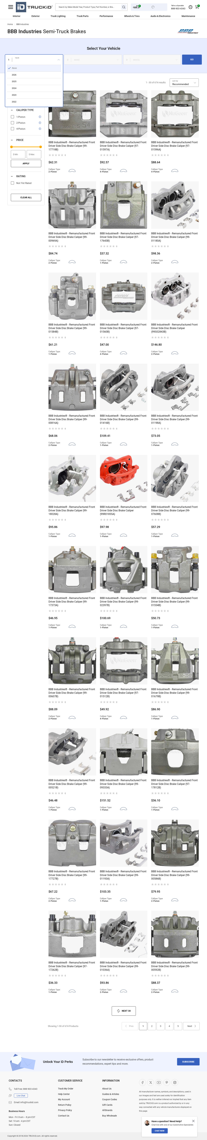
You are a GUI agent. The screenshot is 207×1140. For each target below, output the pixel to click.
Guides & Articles (110, 1094)
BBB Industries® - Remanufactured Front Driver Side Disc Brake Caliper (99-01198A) (174, 419)
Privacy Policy (65, 1110)
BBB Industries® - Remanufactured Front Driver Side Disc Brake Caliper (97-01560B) (123, 328)
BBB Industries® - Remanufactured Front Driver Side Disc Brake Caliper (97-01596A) (174, 146)
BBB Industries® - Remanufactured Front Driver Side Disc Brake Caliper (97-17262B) (72, 966)
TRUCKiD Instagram (174, 1082)
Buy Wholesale (109, 1115)
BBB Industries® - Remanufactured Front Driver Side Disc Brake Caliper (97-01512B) (123, 693)
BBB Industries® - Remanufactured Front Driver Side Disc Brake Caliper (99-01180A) (174, 237)
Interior (16, 16)
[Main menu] (11, 7)
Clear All (26, 197)
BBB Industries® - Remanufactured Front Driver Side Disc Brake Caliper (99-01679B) (174, 693)
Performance (106, 16)
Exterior (36, 16)
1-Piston (20, 116)
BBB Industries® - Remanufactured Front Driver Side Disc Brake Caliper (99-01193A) (123, 875)
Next (189, 1026)
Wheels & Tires (132, 16)
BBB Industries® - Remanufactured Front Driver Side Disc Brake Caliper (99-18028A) (72, 510)
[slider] (11, 147)
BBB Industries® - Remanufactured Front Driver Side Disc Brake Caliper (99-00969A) (72, 237)
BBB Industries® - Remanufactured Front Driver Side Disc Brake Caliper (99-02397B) (123, 602)
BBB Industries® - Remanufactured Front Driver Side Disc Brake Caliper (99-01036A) (123, 966)
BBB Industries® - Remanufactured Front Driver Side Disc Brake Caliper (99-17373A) (72, 602)
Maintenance (188, 16)
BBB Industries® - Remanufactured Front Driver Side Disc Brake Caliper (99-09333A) (123, 784)
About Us (106, 1088)
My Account (64, 1099)
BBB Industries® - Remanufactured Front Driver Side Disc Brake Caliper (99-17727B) (72, 875)
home (10, 24)
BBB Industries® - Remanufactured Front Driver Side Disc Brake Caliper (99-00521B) (72, 784)
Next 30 (126, 1010)
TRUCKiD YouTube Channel (158, 1082)
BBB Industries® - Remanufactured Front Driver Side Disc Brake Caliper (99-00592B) (174, 966)
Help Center (64, 1094)
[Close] (193, 1121)
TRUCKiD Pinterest (166, 1082)
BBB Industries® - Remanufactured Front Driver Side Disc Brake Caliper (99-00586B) (174, 875)
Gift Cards (107, 1105)
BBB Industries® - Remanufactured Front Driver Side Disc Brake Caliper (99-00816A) (72, 419)
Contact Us (63, 1115)
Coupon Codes (109, 1099)
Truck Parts (82, 16)
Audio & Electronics (160, 16)
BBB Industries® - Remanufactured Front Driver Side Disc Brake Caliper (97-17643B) (123, 237)
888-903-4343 (178, 8)
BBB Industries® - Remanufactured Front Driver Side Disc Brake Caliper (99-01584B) (72, 328)
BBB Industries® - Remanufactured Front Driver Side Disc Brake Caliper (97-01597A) (123, 146)
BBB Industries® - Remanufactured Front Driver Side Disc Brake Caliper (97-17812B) (174, 784)
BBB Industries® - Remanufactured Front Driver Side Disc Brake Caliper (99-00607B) (72, 693)
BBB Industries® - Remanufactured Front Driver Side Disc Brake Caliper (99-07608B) (174, 510)
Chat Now (159, 1131)
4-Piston (20, 128)
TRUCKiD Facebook (142, 1082)
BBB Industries (22, 24)
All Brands (107, 1110)
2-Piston (20, 122)
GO (192, 59)
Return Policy (64, 1105)
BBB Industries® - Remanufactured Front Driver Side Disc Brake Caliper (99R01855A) (123, 510)
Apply (26, 163)
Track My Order (65, 1088)
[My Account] (190, 7)
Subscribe (188, 1061)
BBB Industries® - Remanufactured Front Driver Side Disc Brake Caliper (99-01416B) (123, 419)
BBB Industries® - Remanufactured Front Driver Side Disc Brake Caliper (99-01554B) (174, 602)
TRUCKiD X (150, 1082)
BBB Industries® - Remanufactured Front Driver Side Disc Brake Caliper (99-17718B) (72, 146)
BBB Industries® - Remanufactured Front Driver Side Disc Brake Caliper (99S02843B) (174, 328)
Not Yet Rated (23, 183)
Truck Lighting (58, 16)
